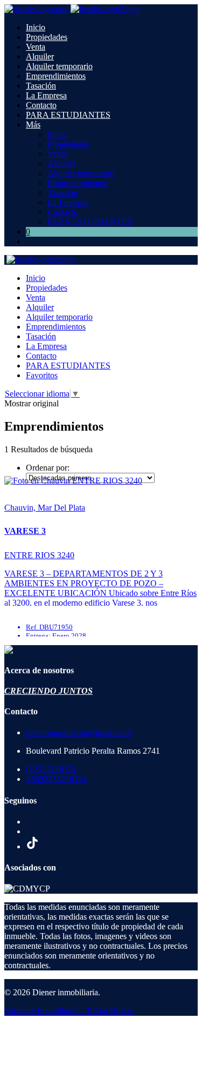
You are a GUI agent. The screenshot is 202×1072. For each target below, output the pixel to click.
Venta (35, 46)
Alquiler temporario (59, 66)
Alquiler (40, 56)
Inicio (35, 27)
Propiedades (46, 37)
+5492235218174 (56, 778)
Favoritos (42, 375)
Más (33, 124)
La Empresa (46, 95)
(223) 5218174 (51, 769)
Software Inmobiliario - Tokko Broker (69, 1010)
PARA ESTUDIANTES (68, 114)
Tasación (41, 85)
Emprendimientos (56, 76)
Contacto (41, 105)
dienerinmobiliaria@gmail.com (78, 732)
